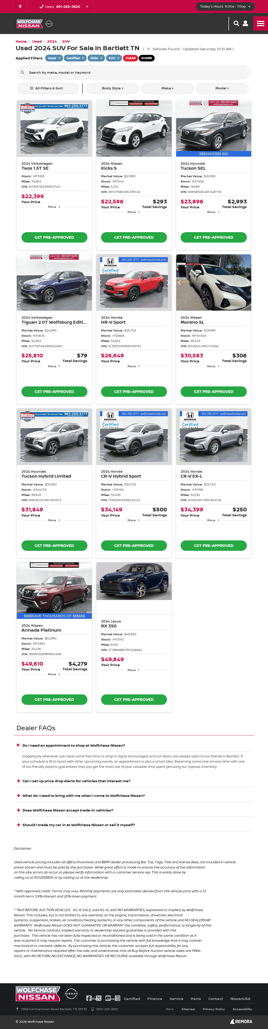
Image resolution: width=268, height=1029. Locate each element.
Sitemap (188, 1009)
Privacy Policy (214, 1009)
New (96, 998)
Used (112, 998)
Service (176, 998)
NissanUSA (240, 998)
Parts (196, 998)
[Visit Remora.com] (241, 1022)
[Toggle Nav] (260, 23)
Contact (215, 998)
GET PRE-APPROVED (54, 237)
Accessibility (242, 1009)
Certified (132, 998)
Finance (154, 998)
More (52, 206)
